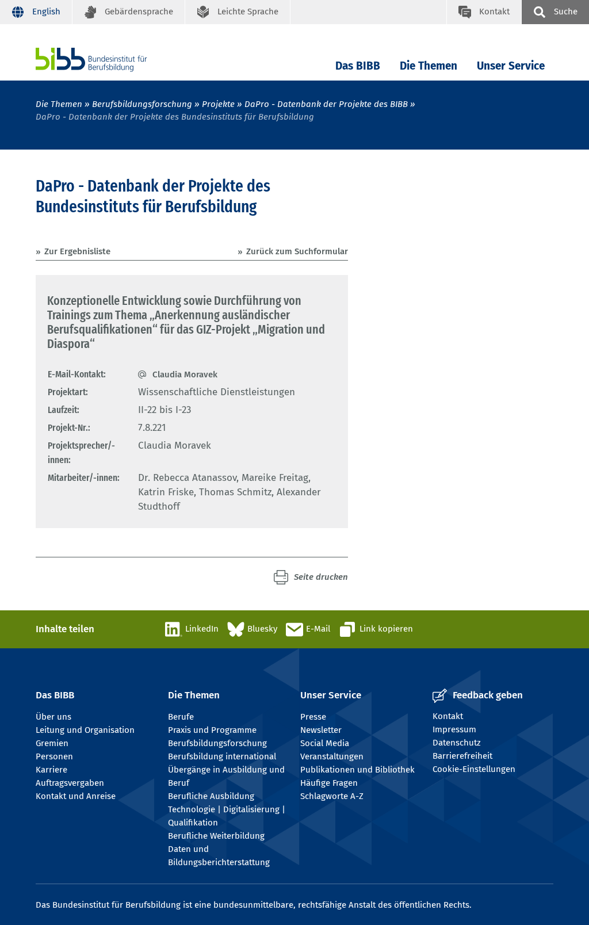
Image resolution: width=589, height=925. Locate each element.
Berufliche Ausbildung (211, 796)
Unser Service (511, 65)
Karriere (51, 770)
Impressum (454, 729)
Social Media (324, 743)
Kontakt (448, 716)
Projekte (218, 104)
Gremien (52, 743)
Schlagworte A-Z (332, 796)
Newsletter (321, 730)
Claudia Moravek (184, 374)
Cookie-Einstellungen (474, 769)
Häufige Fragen (329, 783)
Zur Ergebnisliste (77, 251)
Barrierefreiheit (462, 756)
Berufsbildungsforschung (142, 104)
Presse (313, 717)
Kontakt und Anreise (76, 796)
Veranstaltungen (332, 756)
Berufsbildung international (222, 756)
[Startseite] (109, 59)
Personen (54, 756)
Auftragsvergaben (70, 783)
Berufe (181, 717)
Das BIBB (357, 65)
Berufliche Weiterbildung (216, 836)
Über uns (53, 717)
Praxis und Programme (212, 730)
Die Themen (428, 65)
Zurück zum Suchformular (297, 251)
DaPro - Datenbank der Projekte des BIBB (326, 104)
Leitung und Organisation (85, 730)
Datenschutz (457, 742)
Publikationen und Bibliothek (357, 770)
